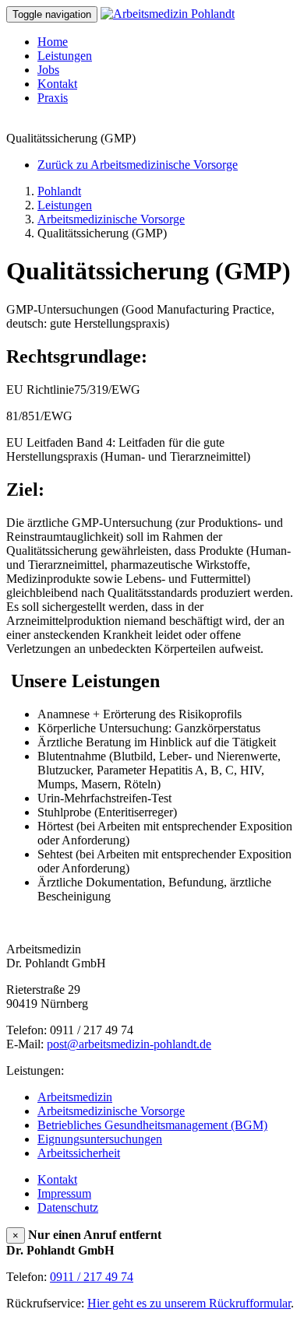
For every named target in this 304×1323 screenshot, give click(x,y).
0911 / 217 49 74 (91, 1276)
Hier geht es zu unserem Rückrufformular (189, 1303)
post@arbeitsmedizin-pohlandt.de (129, 1044)
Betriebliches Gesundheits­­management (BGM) (152, 1125)
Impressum (64, 1193)
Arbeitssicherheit (78, 1153)
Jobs (48, 69)
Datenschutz (67, 1207)
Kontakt (57, 83)
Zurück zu (137, 164)
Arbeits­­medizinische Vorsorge (111, 1111)
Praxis (52, 97)
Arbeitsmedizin (74, 1097)
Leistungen (64, 55)
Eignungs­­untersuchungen (99, 1139)
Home (52, 41)
